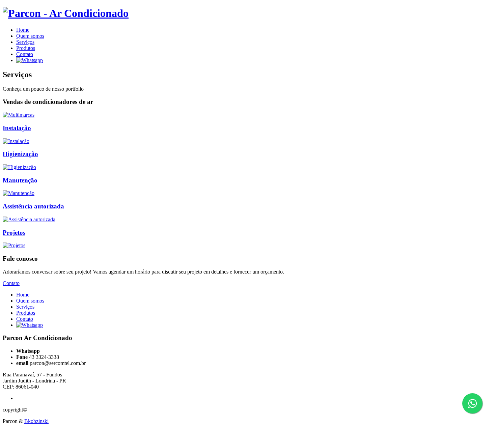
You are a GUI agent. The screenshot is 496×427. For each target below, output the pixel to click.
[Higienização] (19, 167)
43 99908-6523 (58, 351)
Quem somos (30, 36)
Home (22, 30)
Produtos (25, 48)
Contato (24, 54)
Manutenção (20, 180)
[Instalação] (16, 141)
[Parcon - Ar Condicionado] (66, 13)
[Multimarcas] (18, 115)
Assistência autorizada (33, 206)
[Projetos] (14, 245)
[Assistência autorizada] (29, 219)
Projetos (14, 232)
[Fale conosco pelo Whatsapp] (29, 60)
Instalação (17, 128)
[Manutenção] (18, 193)
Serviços (25, 42)
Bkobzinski (36, 421)
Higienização (20, 154)
